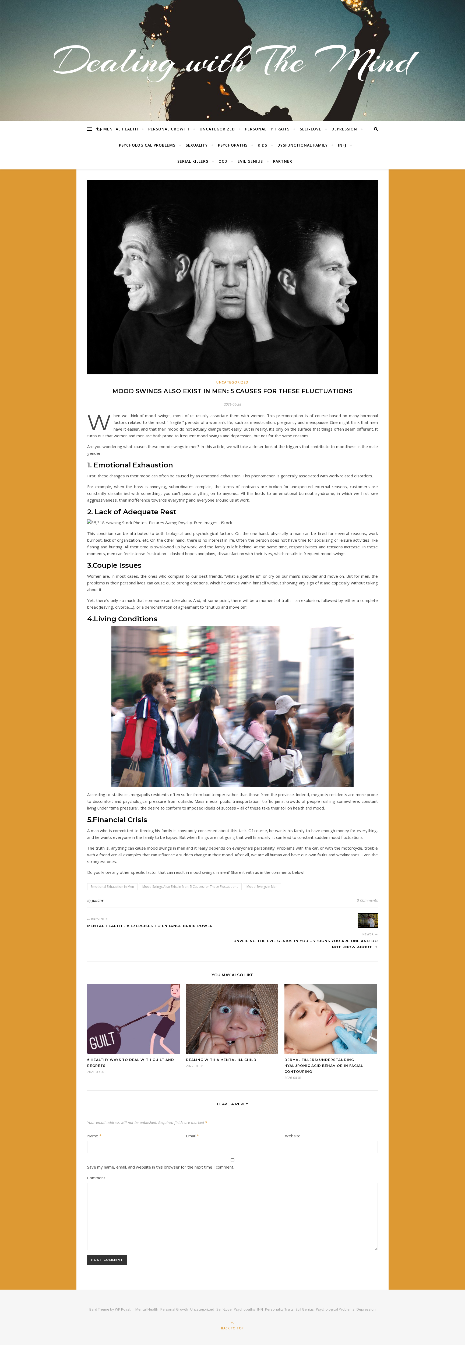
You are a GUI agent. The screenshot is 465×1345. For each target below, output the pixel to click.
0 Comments (367, 900)
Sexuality (197, 145)
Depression (344, 129)
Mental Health (120, 129)
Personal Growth (168, 129)
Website (293, 1135)
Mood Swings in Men (261, 886)
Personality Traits (267, 129)
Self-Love (310, 129)
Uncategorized (217, 129)
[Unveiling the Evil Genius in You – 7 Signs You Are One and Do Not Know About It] (368, 920)
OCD (223, 161)
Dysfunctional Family (302, 145)
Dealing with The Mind (232, 60)
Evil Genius (250, 161)
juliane (98, 900)
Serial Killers (192, 161)
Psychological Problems (147, 145)
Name (94, 1135)
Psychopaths (233, 145)
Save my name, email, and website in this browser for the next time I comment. (160, 1167)
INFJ (342, 145)
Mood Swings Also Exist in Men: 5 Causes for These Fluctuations (190, 886)
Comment (96, 1177)
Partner (282, 161)
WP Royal (122, 1309)
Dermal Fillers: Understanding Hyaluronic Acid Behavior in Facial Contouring (323, 1066)
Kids (262, 145)
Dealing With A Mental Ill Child (221, 1060)
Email (192, 1135)
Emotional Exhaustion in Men (112, 886)
